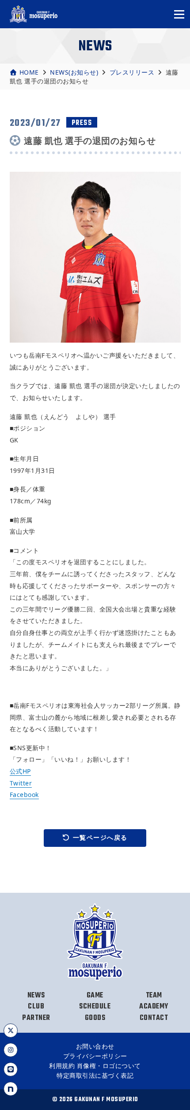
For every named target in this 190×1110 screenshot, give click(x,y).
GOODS (95, 1018)
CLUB (36, 1006)
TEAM (154, 995)
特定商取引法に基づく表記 (95, 1075)
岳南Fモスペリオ (34, 14)
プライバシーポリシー (95, 1056)
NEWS (36, 995)
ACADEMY (153, 1006)
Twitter (21, 783)
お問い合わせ (95, 1046)
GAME (95, 995)
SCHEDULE (94, 1006)
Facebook (24, 794)
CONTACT (154, 1018)
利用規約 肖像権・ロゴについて (95, 1065)
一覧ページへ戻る (100, 837)
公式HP (20, 771)
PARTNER (36, 1018)
